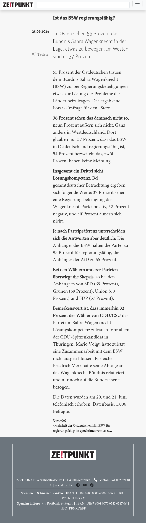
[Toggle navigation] (137, 3)
